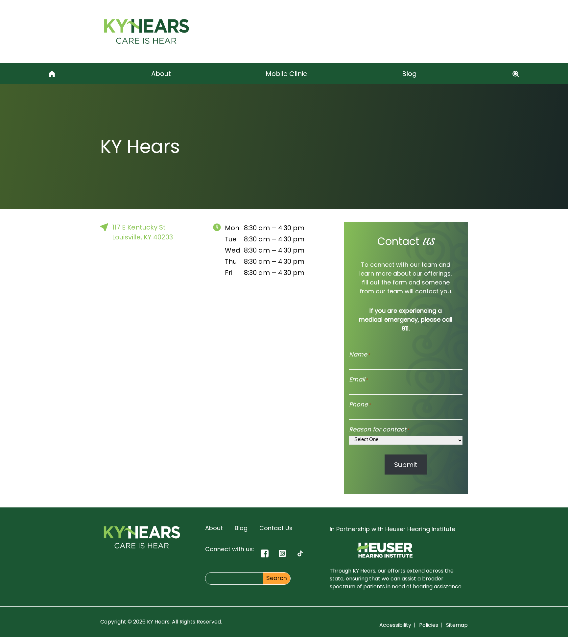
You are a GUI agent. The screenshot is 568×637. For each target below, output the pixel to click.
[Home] (52, 73)
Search (276, 578)
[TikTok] (300, 553)
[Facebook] (265, 553)
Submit (405, 464)
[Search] (516, 73)
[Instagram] (282, 553)
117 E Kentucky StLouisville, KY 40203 (142, 232)
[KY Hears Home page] (146, 31)
